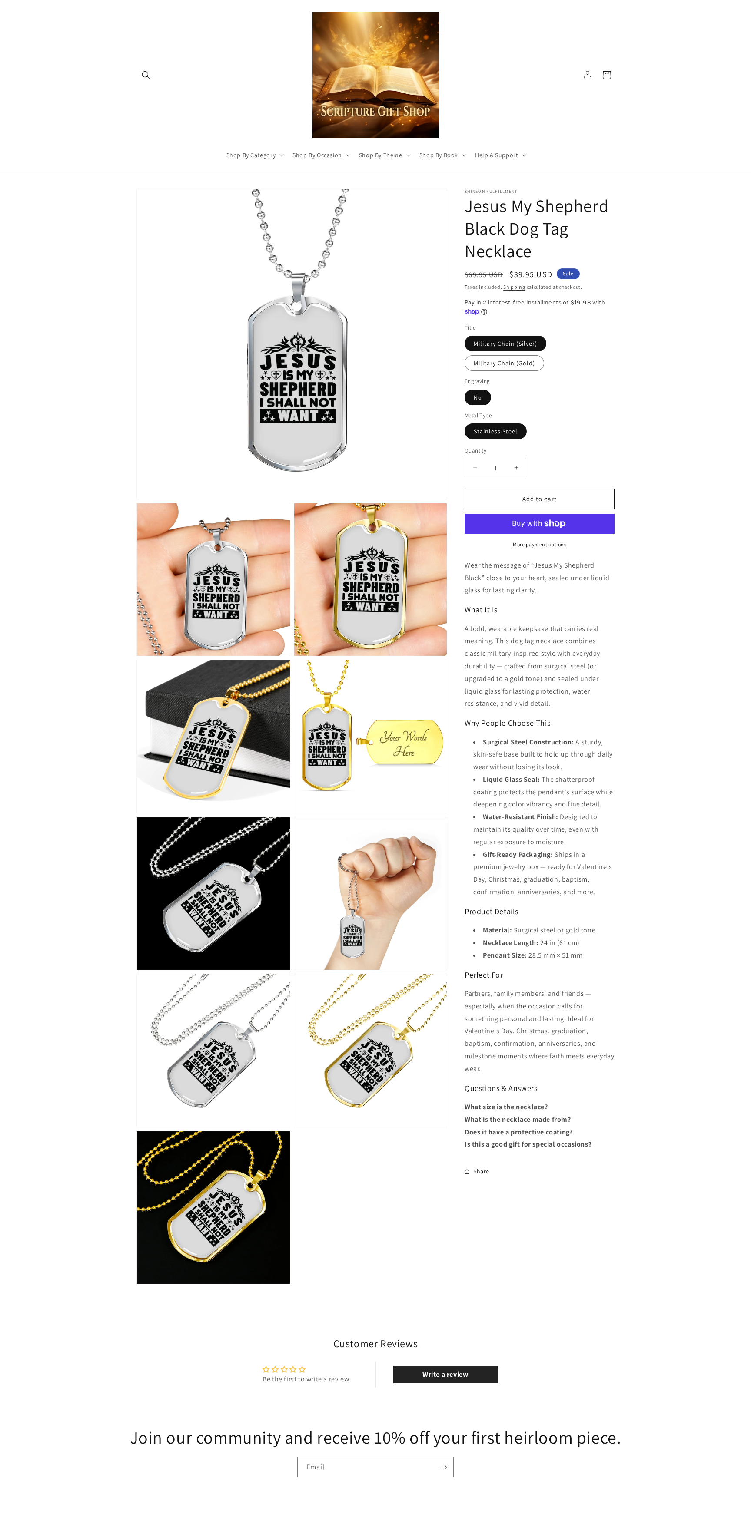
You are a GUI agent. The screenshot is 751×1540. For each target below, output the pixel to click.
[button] (146, 75)
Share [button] (481, 1171)
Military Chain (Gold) (504, 363)
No (478, 397)
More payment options (539, 544)
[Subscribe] (443, 1467)
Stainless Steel (496, 431)
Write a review (445, 1374)
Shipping (514, 287)
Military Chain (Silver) (505, 343)
